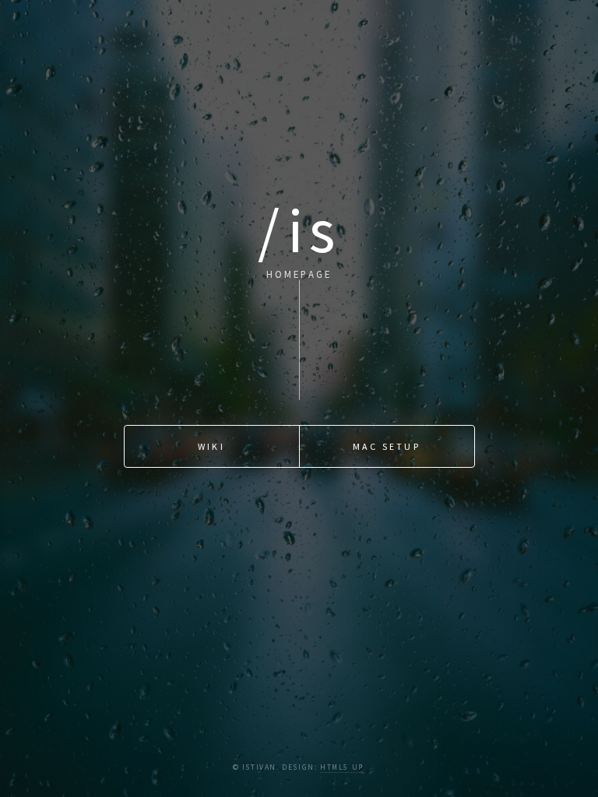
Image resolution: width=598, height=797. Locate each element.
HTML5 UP (341, 767)
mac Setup (386, 446)
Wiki (211, 446)
